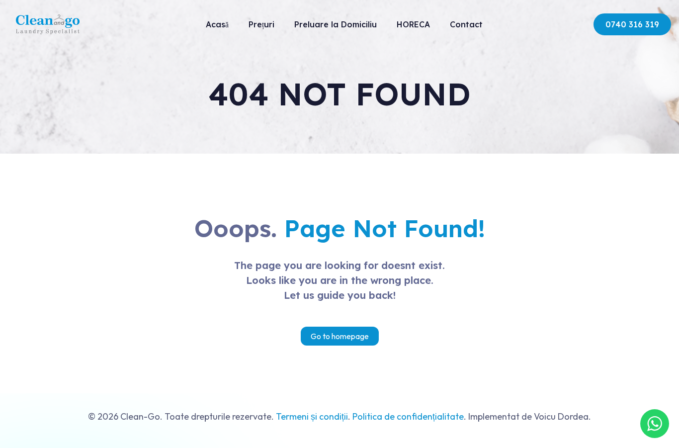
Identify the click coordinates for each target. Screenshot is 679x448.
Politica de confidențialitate (408, 416)
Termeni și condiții (312, 416)
